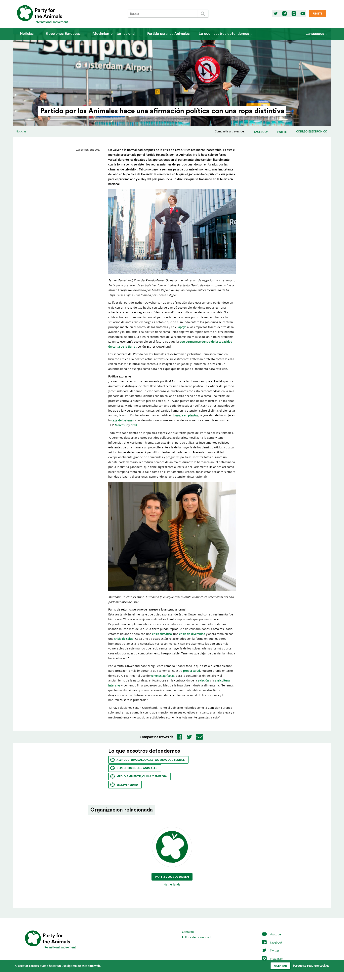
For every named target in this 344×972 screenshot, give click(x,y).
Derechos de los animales (136, 768)
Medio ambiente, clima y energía (141, 776)
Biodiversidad (127, 784)
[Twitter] (275, 13)
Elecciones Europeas (63, 34)
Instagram (276, 958)
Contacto (188, 932)
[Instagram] (294, 13)
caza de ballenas (122, 420)
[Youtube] (303, 13)
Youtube (275, 934)
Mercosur (121, 425)
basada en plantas (185, 415)
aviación (203, 680)
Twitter (274, 950)
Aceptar (280, 965)
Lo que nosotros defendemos (224, 34)
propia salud (191, 671)
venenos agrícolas (162, 675)
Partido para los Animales (168, 34)
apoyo (182, 327)
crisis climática (162, 634)
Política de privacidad (196, 937)
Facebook (275, 942)
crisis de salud (124, 639)
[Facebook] (284, 13)
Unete (317, 13)
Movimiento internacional (114, 34)
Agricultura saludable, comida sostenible (150, 760)
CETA (134, 425)
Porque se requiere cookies (311, 965)
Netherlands (172, 881)
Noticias (27, 34)
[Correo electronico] (199, 737)
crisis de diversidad (192, 634)
